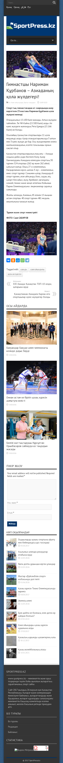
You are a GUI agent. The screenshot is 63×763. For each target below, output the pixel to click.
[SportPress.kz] (31, 27)
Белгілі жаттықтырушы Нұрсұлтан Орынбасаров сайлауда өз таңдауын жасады (27, 446)
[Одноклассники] (13, 260)
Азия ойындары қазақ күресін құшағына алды (33, 627)
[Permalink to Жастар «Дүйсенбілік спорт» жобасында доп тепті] (11, 584)
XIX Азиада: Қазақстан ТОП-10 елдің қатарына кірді (32, 284)
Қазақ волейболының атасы (32, 649)
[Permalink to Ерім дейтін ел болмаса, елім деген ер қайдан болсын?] (11, 620)
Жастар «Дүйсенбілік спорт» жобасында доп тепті (32, 578)
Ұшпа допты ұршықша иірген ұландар (37, 564)
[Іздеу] (54, 2)
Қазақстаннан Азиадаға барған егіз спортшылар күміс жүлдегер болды (31, 294)
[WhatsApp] (22, 260)
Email (10, 512)
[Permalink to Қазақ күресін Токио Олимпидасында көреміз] (11, 596)
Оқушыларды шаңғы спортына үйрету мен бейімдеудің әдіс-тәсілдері (36, 541)
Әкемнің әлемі (25, 600)
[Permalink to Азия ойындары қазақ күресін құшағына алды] (11, 633)
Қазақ (9, 7)
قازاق (23, 7)
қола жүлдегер (14, 274)
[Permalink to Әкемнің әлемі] (11, 608)
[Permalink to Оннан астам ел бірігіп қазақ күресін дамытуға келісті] (31, 393)
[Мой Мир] (18, 260)
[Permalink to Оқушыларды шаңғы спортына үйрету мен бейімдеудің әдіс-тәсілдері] (11, 547)
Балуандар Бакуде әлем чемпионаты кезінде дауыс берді (27, 349)
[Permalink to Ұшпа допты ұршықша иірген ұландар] (11, 571)
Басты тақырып (29, 102)
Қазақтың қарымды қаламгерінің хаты (37, 637)
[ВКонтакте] (8, 260)
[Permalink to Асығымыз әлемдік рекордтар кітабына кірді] (11, 559)
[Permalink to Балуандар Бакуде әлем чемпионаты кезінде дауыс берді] (31, 343)
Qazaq (16, 7)
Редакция (13, 726)
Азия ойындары (17, 102)
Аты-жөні (11, 502)
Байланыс (12, 732)
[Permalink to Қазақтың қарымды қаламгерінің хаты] (11, 645)
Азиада (23, 270)
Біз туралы (13, 721)
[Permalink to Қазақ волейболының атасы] (11, 657)
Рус (29, 7)
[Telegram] (27, 260)
